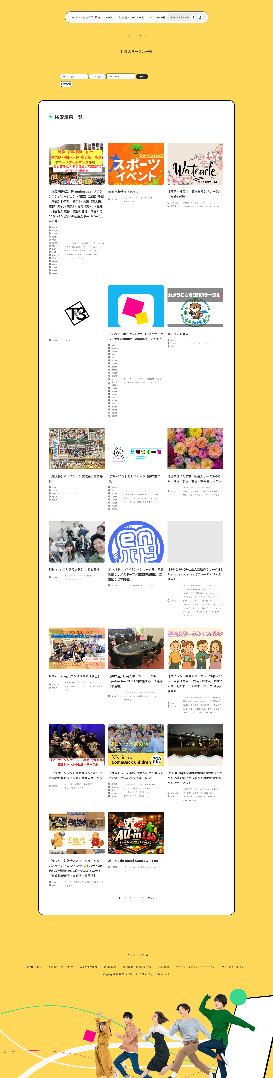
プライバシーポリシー (234, 967)
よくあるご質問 (88, 967)
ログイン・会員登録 (179, 17)
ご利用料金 (110, 967)
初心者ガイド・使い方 (61, 967)
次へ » (150, 898)
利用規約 (164, 967)
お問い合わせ (34, 967)
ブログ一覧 (159, 17)
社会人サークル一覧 (133, 17)
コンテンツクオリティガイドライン (195, 967)
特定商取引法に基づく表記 (137, 967)
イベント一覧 (105, 17)
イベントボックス (82, 17)
